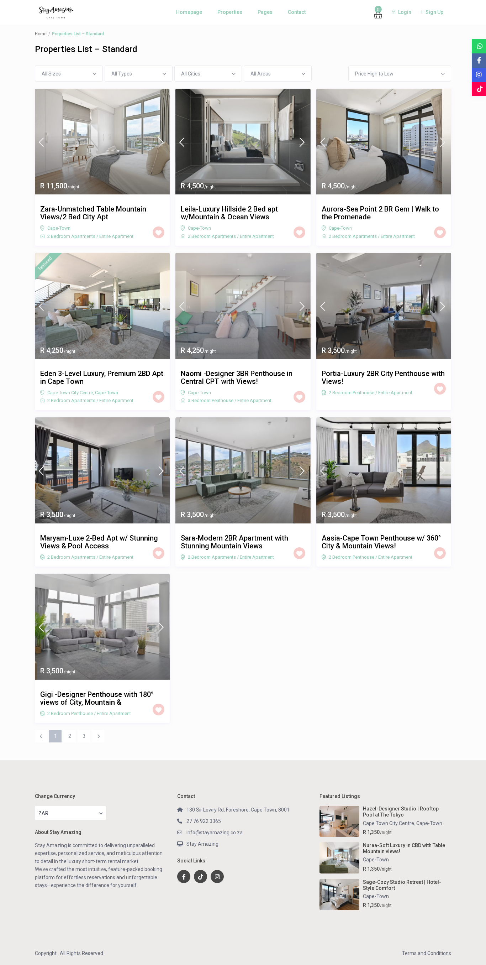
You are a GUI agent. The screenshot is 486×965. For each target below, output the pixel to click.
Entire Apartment (116, 236)
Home (41, 33)
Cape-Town (58, 228)
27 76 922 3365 (203, 821)
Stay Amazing (202, 844)
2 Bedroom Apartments (71, 236)
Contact (297, 12)
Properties (229, 12)
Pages (265, 12)
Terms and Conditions (426, 953)
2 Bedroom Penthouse (351, 392)
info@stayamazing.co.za (214, 832)
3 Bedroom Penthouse (210, 400)
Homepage (189, 12)
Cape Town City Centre (70, 392)
